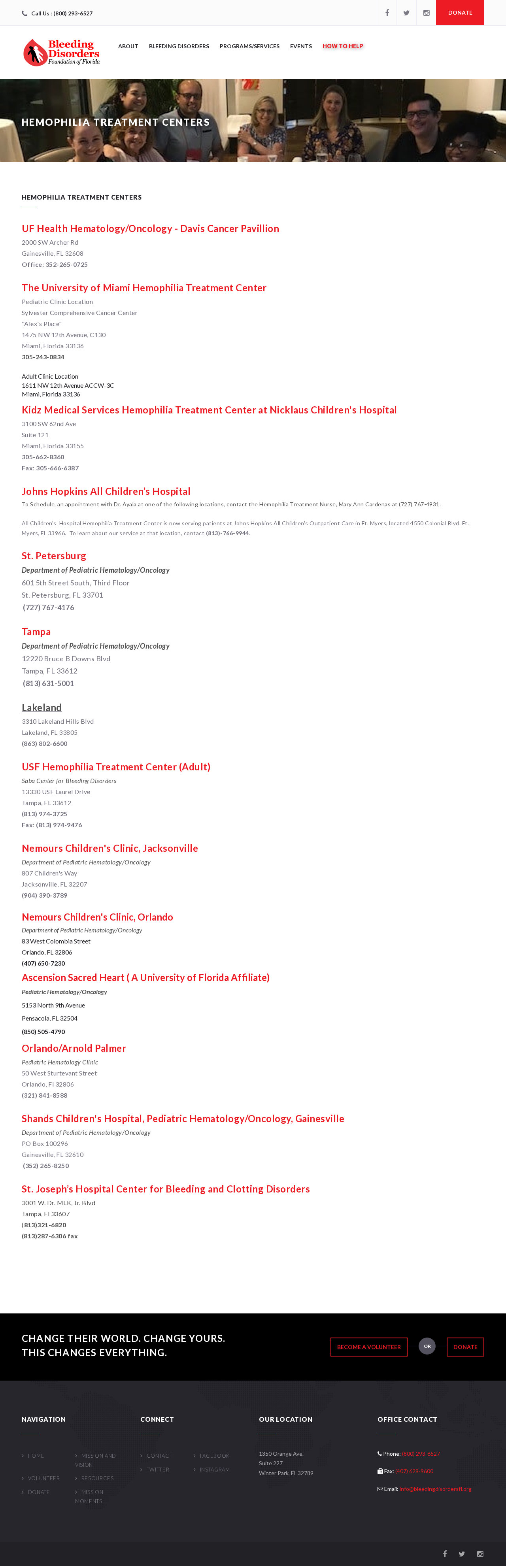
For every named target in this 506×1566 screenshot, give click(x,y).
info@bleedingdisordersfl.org (436, 1488)
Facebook (215, 1456)
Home (36, 1456)
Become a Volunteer (369, 1346)
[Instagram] (426, 12)
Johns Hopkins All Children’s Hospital (106, 491)
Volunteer (44, 1478)
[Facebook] (386, 12)
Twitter (158, 1469)
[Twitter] (406, 12)
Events (301, 46)
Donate (460, 12)
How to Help (343, 46)
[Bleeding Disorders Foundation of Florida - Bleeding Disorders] (61, 52)
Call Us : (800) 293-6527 (62, 13)
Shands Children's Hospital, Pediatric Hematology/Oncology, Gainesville (183, 1118)
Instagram (215, 1469)
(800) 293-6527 (421, 1453)
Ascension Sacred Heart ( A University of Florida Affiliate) (146, 977)
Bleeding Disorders (179, 46)
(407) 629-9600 (414, 1471)
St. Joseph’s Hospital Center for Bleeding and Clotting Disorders (166, 1188)
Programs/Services (249, 46)
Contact (159, 1456)
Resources (97, 1478)
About (128, 46)
